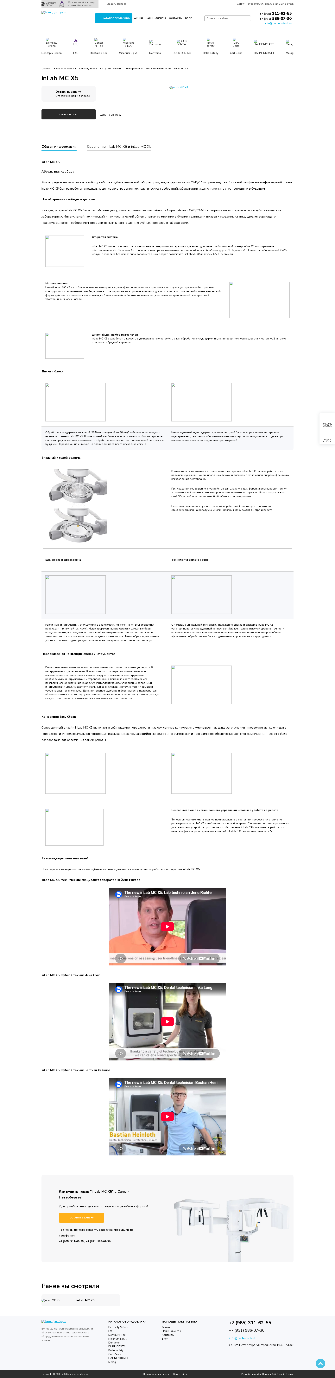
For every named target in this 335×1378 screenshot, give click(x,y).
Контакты (175, 18)
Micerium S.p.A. (117, 1339)
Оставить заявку (81, 1217)
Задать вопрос (116, 4)
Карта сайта (180, 1374)
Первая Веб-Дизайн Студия (278, 1374)
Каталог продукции (116, 18)
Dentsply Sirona (118, 1327)
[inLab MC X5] (231, 87)
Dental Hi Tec (116, 1335)
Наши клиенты (156, 18)
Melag (112, 1362)
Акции (138, 18)
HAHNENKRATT (118, 1358)
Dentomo (114, 1342)
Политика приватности (156, 1374)
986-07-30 (276, 18)
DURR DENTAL (117, 1346)
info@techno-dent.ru (278, 23)
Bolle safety (115, 1350)
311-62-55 (276, 13)
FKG (110, 1331)
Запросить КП (69, 114)
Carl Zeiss (114, 1354)
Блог (188, 18)
